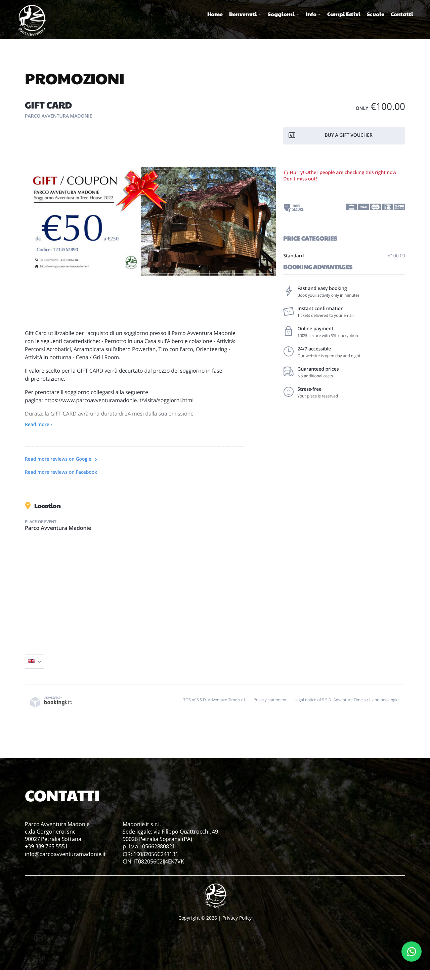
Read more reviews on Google (58, 459)
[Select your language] (34, 662)
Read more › (38, 424)
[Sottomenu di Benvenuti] (259, 13)
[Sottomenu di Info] (319, 13)
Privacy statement (270, 700)
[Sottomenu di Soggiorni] (297, 13)
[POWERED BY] (51, 706)
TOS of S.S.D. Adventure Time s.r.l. (214, 700)
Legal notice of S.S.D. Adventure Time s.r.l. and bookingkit (347, 700)
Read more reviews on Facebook (61, 472)
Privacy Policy (237, 918)
